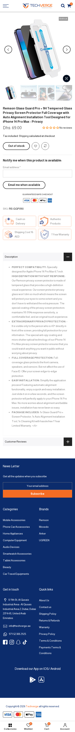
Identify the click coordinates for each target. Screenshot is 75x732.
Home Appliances (13, 533)
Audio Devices (11, 547)
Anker (42, 533)
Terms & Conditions (50, 640)
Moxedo (44, 526)
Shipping (24, 136)
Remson (44, 520)
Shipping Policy (47, 613)
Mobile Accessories (14, 520)
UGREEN (44, 540)
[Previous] (8, 49)
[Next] (67, 49)
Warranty (44, 627)
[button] (50, 128)
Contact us (45, 607)
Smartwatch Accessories (17, 553)
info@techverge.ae (20, 625)
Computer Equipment (15, 540)
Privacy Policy (47, 634)
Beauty (7, 567)
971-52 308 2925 (17, 634)
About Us (44, 600)
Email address (12, 167)
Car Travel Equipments (16, 573)
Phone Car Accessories (16, 526)
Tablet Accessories (14, 560)
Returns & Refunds (49, 620)
